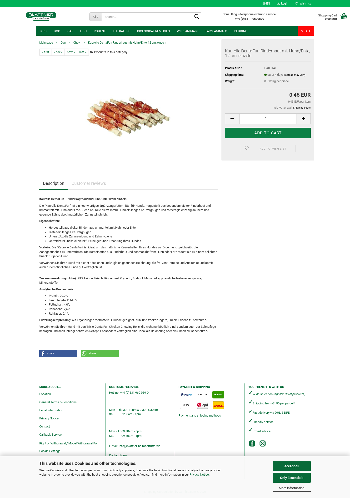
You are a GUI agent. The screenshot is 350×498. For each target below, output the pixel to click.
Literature (121, 31)
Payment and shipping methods (200, 415)
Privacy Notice (199, 474)
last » (82, 52)
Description (53, 183)
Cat (70, 31)
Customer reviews (88, 183)
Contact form (118, 455)
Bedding (240, 31)
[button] (266, 3)
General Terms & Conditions (58, 402)
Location (45, 394)
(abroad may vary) (294, 74)
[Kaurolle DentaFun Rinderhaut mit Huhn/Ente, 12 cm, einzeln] (129, 109)
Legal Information (51, 410)
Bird (43, 31)
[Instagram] (262, 443)
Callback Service (50, 434)
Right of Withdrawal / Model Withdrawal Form (69, 443)
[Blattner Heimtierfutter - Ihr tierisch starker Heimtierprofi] (41, 16)
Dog (57, 31)
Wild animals (187, 31)
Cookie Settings (49, 451)
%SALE (306, 31)
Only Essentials (291, 478)
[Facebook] (252, 443)
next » (71, 52)
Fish (83, 31)
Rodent (100, 31)
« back (58, 52)
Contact (44, 426)
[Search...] (196, 17)
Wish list (304, 3)
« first (45, 52)
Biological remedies (153, 31)
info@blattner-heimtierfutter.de (139, 446)
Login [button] (284, 3)
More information (292, 488)
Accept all (291, 466)
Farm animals (216, 31)
